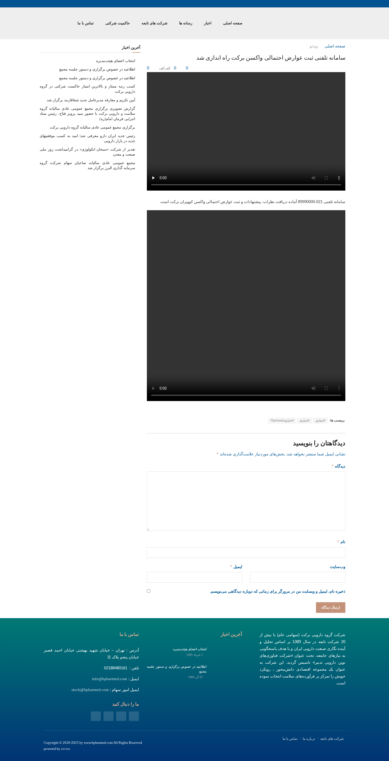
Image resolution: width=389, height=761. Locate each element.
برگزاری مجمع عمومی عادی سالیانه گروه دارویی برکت (92, 127)
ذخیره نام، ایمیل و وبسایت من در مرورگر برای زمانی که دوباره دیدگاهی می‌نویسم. (277, 591)
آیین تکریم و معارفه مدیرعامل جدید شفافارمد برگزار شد (91, 100)
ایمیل (236, 566)
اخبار (207, 23)
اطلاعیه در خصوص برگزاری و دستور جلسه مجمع (97, 69)
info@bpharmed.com (109, 679)
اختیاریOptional (282, 420)
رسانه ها (185, 23)
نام (341, 541)
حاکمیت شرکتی (117, 23)
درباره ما (309, 739)
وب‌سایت (337, 566)
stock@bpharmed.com (90, 690)
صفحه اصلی (232, 23)
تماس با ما (86, 23)
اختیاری (320, 420)
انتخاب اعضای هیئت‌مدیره (115, 61)
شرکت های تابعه (155, 23)
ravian (65, 749)
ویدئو (314, 46)
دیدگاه (338, 466)
